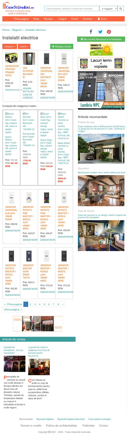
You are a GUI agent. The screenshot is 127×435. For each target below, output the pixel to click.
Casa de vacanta (86, 210)
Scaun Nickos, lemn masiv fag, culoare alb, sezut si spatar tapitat (11, 145)
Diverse (87, 19)
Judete (23, 46)
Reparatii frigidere (45, 419)
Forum (74, 19)
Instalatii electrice (34, 30)
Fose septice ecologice (99, 419)
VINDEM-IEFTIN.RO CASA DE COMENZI (28, 93)
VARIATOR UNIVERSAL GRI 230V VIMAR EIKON (64, 74)
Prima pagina (21, 19)
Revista (48, 19)
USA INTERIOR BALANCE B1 (28, 72)
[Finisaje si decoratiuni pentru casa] (101, 63)
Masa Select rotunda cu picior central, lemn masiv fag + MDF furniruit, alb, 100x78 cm (64, 153)
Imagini (62, 19)
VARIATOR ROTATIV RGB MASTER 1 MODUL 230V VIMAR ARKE (28, 217)
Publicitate (88, 425)
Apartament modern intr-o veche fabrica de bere (101, 172)
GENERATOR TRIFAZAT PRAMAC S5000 (12, 70)
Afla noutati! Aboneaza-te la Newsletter (102, 39)
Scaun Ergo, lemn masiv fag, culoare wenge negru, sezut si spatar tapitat (46, 148)
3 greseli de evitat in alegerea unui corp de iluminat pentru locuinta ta (39, 351)
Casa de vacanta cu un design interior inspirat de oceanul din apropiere (102, 216)
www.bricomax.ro (13, 89)
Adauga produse (62, 46)
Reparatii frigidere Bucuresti (71, 419)
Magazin (16, 30)
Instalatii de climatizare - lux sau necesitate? (13, 350)
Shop (36, 19)
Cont (103, 19)
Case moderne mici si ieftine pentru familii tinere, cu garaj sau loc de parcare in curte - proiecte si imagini (102, 129)
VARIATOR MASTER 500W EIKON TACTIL (28, 271)
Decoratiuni (83, 168)
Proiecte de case (86, 122)
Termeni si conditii (30, 425)
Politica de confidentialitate (61, 425)
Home (5, 30)
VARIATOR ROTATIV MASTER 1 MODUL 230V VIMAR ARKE (63, 216)
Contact (103, 425)
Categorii (9, 46)
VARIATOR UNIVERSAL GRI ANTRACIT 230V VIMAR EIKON (46, 77)
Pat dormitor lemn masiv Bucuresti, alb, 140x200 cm (29, 139)
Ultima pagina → (13, 309)
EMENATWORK (48, 97)
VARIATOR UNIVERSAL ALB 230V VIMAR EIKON (11, 213)
